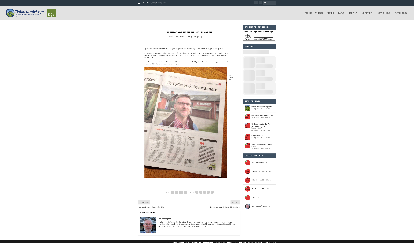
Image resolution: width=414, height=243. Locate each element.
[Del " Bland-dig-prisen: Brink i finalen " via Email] (181, 192)
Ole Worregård (231, 77)
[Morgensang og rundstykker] (247, 116)
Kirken (262, 109)
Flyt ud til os (401, 13)
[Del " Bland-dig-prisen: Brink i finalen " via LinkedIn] (177, 192)
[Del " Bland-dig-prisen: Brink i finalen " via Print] (185, 192)
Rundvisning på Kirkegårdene (262, 107)
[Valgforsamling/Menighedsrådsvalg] (247, 145)
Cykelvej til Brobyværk (157, 3)
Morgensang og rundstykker (262, 115)
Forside (308, 13)
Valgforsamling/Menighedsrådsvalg (262, 145)
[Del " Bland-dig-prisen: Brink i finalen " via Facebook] (172, 192)
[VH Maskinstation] (259, 40)
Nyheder (319, 13)
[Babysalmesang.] (247, 137)
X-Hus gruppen (191, 37)
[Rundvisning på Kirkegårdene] (247, 108)
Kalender (330, 13)
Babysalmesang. (257, 136)
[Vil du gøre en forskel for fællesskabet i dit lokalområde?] (247, 125)
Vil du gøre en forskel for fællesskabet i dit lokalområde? (260, 126)
